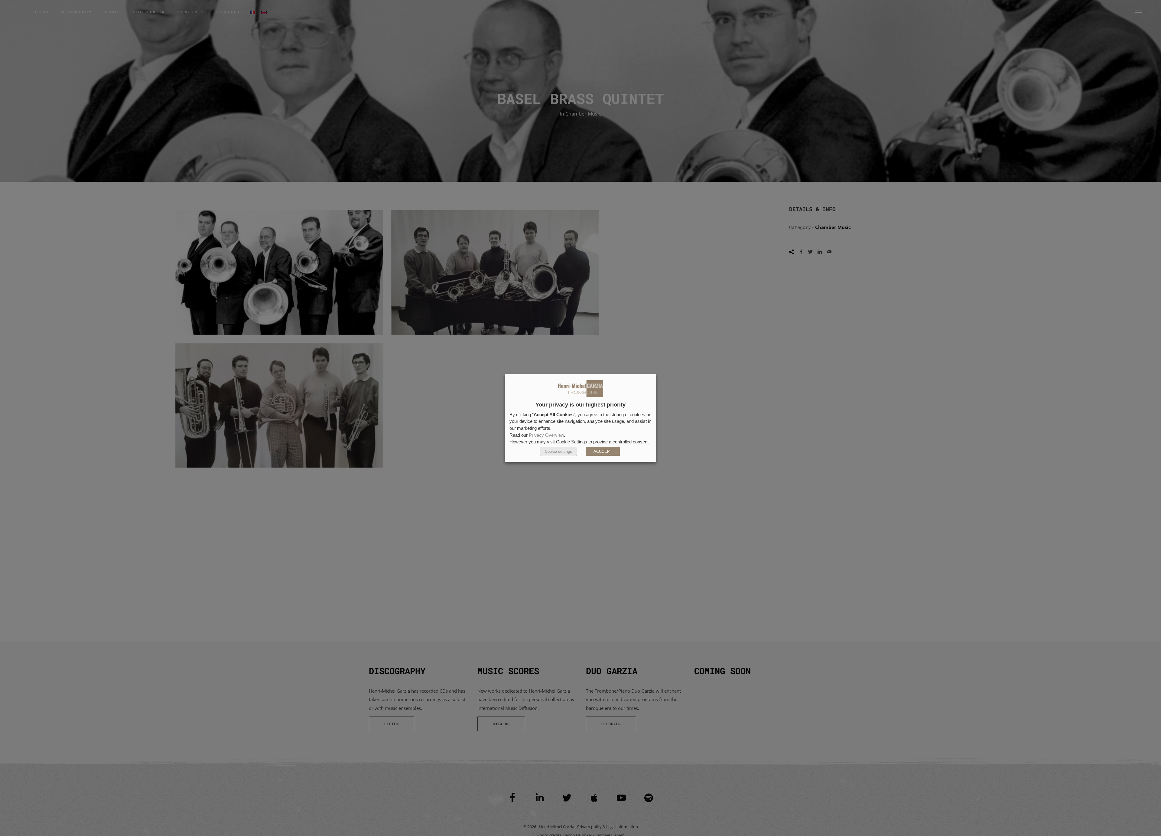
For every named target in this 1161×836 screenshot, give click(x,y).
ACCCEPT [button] (603, 451)
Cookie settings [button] (558, 451)
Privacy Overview (546, 435)
